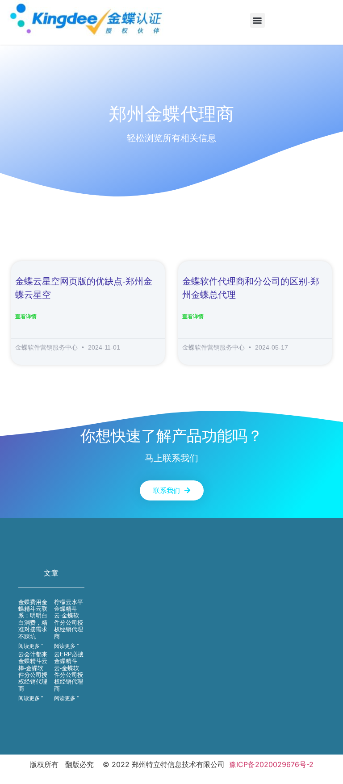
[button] (257, 20)
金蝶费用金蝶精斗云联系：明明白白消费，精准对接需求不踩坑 (32, 619)
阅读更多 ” (30, 646)
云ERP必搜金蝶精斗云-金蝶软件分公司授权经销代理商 (69, 671)
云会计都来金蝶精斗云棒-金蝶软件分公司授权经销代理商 (32, 671)
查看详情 (26, 316)
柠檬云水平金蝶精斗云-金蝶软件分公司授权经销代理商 (68, 619)
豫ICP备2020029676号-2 (271, 764)
